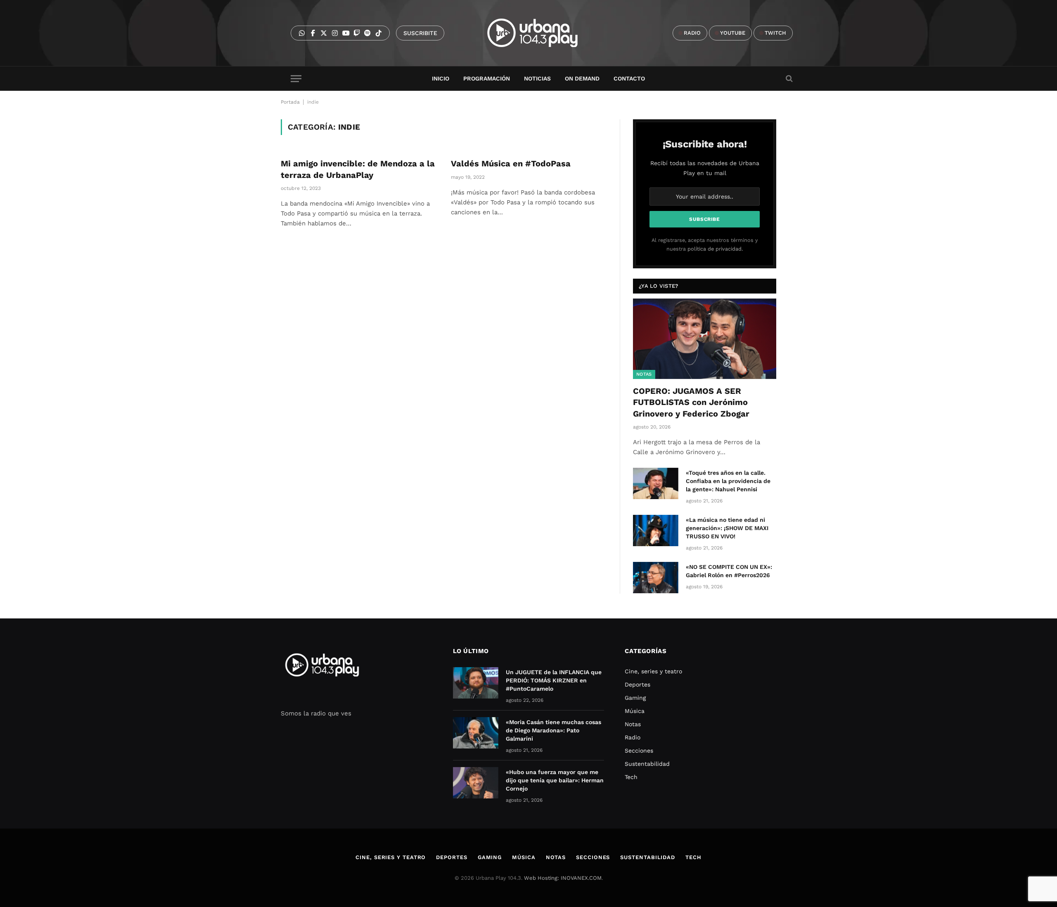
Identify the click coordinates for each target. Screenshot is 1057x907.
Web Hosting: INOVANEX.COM (563, 878)
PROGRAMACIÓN (486, 78)
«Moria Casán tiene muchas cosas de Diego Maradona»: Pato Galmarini (553, 730)
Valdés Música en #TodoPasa (511, 163)
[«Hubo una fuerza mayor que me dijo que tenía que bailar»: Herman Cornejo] (475, 782)
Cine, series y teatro (653, 671)
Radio (632, 737)
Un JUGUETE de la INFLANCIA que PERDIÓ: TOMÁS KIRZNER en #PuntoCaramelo (554, 680)
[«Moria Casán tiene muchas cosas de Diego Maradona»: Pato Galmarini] (475, 732)
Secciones (639, 750)
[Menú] (296, 78)
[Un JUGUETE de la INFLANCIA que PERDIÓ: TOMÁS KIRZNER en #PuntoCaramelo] (475, 683)
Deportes (637, 684)
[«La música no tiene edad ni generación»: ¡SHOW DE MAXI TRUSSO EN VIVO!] (655, 530)
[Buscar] (788, 78)
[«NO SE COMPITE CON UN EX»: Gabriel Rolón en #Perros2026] (655, 577)
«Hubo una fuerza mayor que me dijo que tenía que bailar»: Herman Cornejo (555, 780)
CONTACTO (629, 78)
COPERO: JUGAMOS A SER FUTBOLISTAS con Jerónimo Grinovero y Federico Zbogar (691, 402)
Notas (644, 374)
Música (635, 711)
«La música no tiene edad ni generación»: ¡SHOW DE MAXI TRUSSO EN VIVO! (727, 528)
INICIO (440, 78)
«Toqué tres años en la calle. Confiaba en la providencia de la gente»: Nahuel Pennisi (728, 481)
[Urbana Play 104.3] (542, 33)
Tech (631, 777)
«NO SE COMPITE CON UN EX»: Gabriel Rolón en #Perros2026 (729, 571)
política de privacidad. (715, 249)
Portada (290, 102)
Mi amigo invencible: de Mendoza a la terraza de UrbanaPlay (358, 169)
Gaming (635, 697)
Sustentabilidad (647, 763)
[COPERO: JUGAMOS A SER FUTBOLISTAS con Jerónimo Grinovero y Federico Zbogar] (704, 338)
